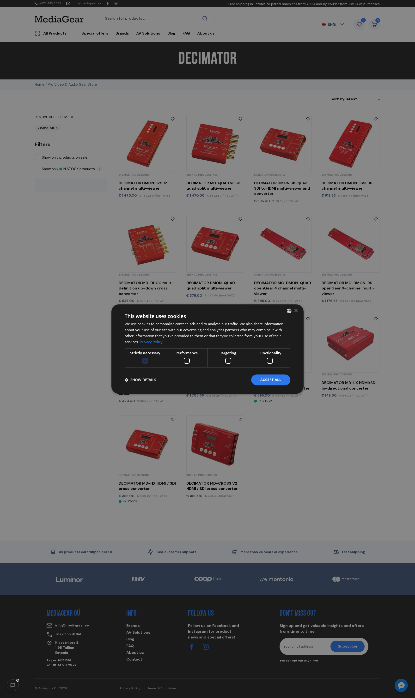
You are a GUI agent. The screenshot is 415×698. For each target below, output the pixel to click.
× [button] (296, 311)
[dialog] (207, 349)
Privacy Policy (151, 341)
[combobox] (289, 310)
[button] (13, 685)
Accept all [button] (270, 379)
